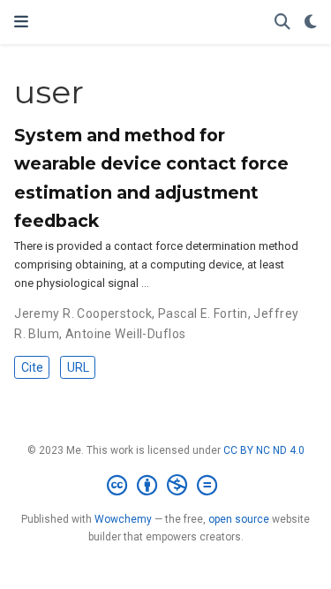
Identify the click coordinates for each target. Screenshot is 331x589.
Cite (32, 367)
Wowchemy (123, 519)
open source (238, 519)
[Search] (282, 22)
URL (78, 367)
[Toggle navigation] (21, 22)
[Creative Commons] (165, 485)
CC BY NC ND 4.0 (264, 450)
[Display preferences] (311, 22)
